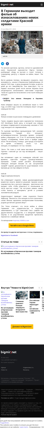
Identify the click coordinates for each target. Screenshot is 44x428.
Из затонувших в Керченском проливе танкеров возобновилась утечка (21, 252)
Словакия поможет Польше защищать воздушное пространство (22, 306)
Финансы (26, 370)
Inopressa (16, 220)
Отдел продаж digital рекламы (25, 398)
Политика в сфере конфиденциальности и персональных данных (19, 394)
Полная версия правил (9, 415)
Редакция (29, 389)
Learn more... (24, 427)
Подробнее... (5, 423)
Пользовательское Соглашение (12, 393)
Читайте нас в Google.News (22, 225)
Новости (4, 370)
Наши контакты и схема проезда (12, 389)
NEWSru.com (24, 220)
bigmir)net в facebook (9, 235)
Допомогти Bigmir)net (22, 326)
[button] (39, 242)
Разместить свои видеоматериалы (20, 391)
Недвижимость (28, 367)
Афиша (3, 367)
